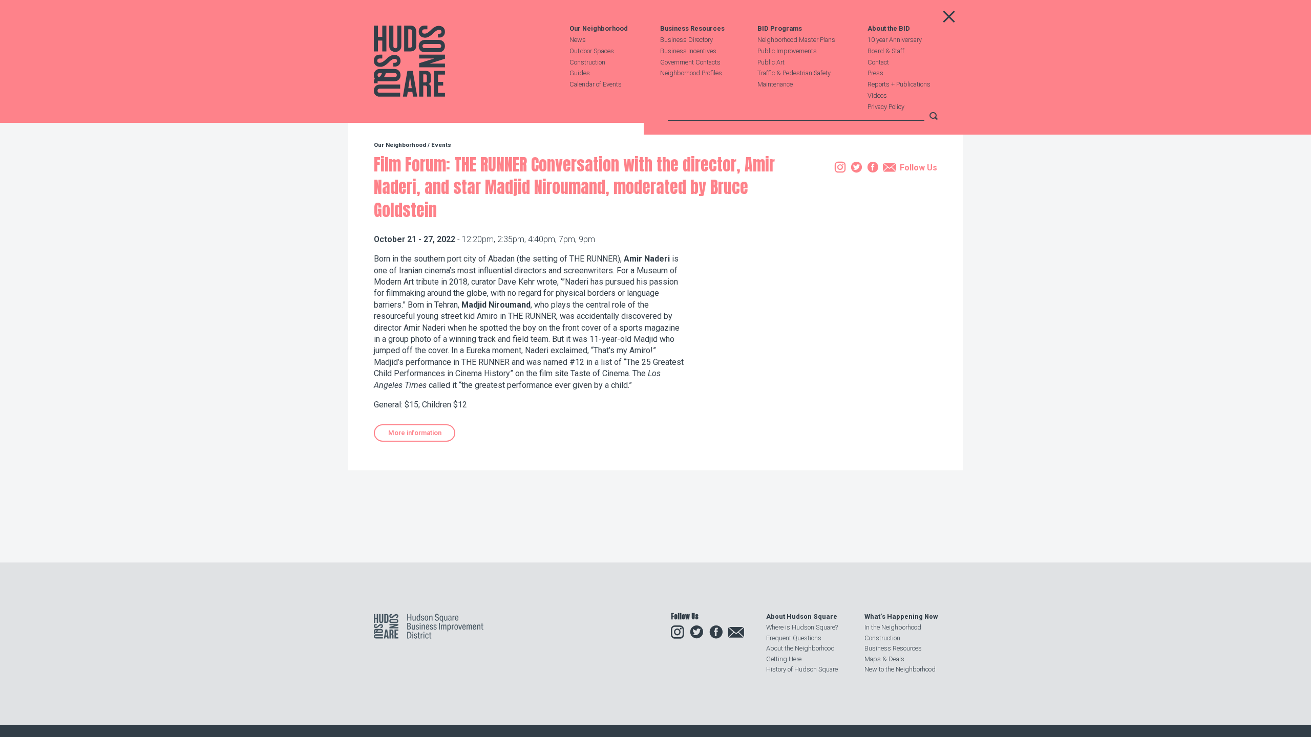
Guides (579, 73)
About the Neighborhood (800, 648)
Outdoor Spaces (591, 51)
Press (875, 73)
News (577, 40)
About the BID (889, 29)
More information (414, 433)
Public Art (771, 62)
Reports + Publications (899, 84)
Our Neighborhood (598, 29)
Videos (877, 95)
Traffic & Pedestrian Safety (794, 73)
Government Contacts (690, 62)
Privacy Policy (886, 107)
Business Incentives (688, 51)
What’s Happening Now (901, 616)
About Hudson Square (801, 616)
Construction (587, 62)
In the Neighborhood (892, 627)
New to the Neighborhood (900, 669)
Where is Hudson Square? (802, 627)
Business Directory (686, 40)
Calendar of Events (595, 84)
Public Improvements (787, 51)
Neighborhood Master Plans (796, 40)
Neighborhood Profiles (691, 73)
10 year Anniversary (895, 40)
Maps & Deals (884, 659)
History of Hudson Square (802, 669)
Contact (878, 62)
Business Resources (692, 29)
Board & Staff (886, 51)
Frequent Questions (793, 638)
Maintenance (775, 84)
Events (441, 145)
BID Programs (779, 29)
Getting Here (783, 659)
